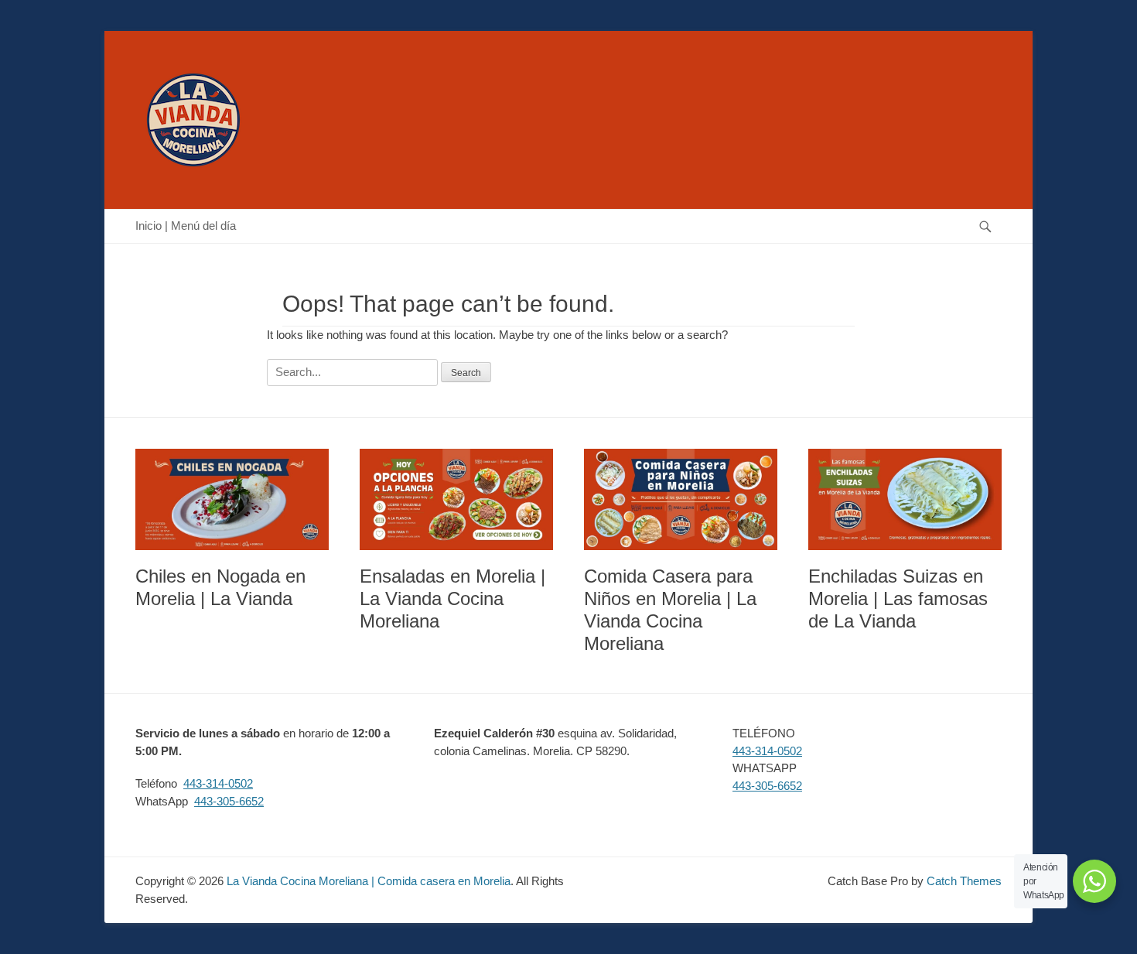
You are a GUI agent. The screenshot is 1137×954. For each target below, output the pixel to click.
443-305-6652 (229, 801)
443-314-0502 (218, 783)
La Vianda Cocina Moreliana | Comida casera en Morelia (368, 880)
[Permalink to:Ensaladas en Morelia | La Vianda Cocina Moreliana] (456, 500)
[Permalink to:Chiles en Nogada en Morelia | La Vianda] (232, 500)
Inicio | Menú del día (185, 225)
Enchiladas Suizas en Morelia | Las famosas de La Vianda (898, 598)
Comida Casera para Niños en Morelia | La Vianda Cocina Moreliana (670, 609)
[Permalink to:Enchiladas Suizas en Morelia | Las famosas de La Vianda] (905, 500)
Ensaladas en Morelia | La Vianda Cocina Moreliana (452, 598)
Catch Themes (964, 880)
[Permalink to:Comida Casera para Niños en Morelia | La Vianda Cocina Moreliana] (680, 500)
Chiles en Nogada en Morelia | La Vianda (220, 587)
